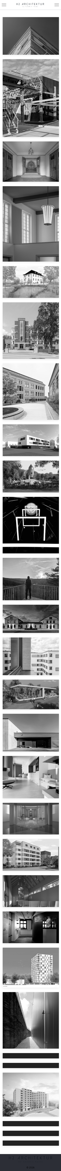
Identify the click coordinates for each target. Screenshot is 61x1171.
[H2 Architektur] (30, 4)
